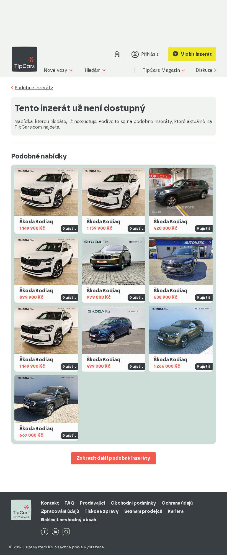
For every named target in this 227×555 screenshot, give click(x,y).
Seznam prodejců (143, 511)
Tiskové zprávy (101, 511)
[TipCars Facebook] (44, 532)
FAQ (69, 503)
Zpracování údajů (60, 511)
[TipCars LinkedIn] (55, 532)
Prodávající (92, 503)
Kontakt (50, 503)
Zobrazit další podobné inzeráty (114, 458)
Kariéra (176, 511)
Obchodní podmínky (133, 503)
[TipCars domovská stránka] (26, 59)
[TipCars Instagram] (66, 532)
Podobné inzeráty (34, 88)
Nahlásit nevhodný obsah (68, 519)
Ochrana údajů (177, 503)
